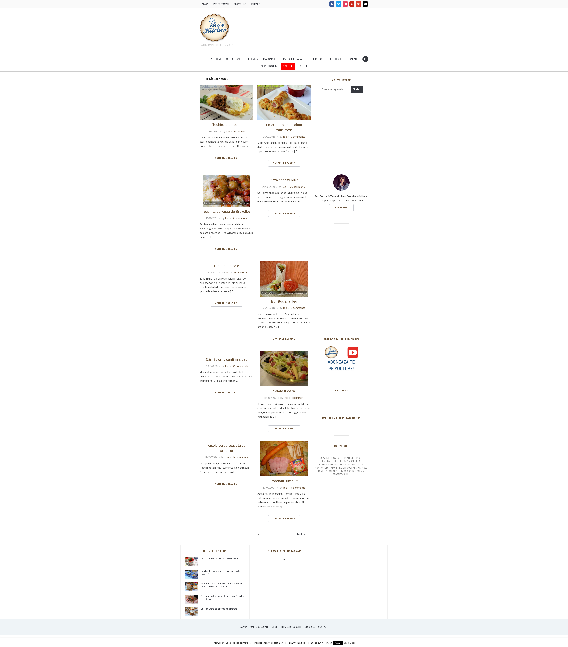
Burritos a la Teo (284, 301)
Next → (300, 534)
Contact (255, 4)
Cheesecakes (234, 58)
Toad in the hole (226, 266)
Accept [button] (338, 643)
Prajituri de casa (291, 58)
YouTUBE (288, 66)
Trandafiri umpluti (284, 481)
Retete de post (316, 58)
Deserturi (252, 58)
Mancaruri (269, 58)
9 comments (240, 272)
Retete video (336, 58)
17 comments (240, 457)
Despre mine (240, 4)
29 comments (298, 187)
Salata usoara (284, 391)
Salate (353, 58)
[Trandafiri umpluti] (284, 458)
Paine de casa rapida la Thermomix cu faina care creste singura (222, 585)
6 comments (298, 487)
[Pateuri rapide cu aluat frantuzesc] (284, 102)
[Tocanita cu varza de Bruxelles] (226, 191)
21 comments (240, 366)
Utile (274, 627)
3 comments (298, 136)
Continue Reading (226, 158)
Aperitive (215, 58)
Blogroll (310, 627)
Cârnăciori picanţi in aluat (226, 359)
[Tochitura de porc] (226, 102)
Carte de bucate (221, 4)
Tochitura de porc (226, 125)
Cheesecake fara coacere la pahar (220, 558)
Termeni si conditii (291, 627)
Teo (228, 131)
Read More (349, 643)
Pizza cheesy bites (284, 180)
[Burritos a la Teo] (284, 278)
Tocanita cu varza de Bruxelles (226, 211)
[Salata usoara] (284, 368)
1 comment (240, 131)
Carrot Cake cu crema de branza (219, 608)
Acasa (205, 4)
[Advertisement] (309, 30)
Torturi (302, 66)
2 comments (240, 218)
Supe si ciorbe (269, 66)
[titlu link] (341, 358)
